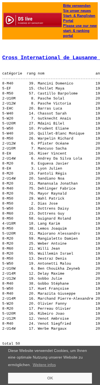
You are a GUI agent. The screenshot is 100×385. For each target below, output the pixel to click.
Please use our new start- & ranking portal (80, 31)
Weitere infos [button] (44, 364)
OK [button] (50, 378)
